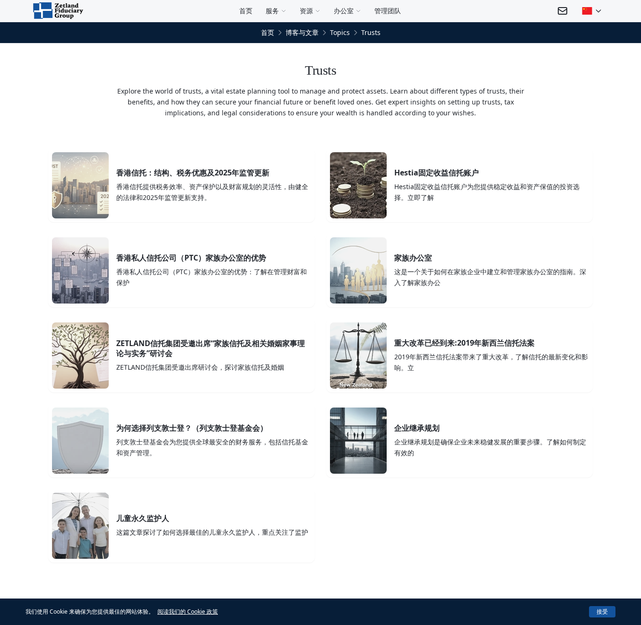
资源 (306, 10)
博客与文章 (302, 32)
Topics (340, 32)
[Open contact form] (562, 11)
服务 (272, 10)
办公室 (344, 10)
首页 (245, 10)
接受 (602, 612)
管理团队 (387, 10)
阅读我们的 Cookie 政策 (187, 612)
